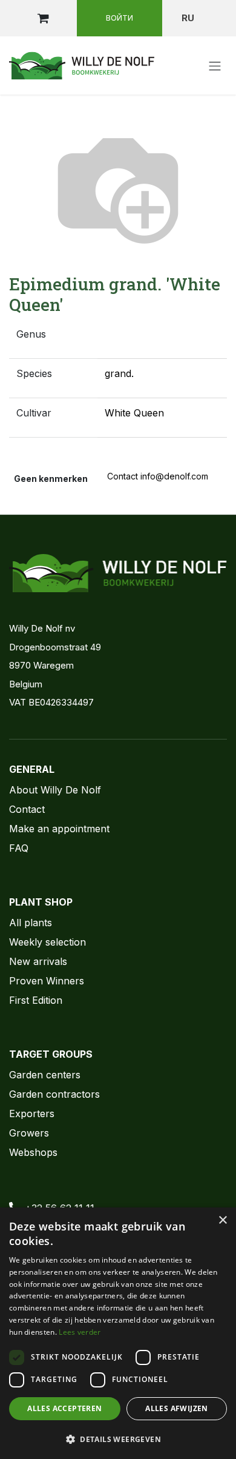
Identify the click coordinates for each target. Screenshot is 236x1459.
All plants (30, 922)
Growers (29, 1133)
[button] (118, 1439)
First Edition (35, 1000)
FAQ (18, 848)
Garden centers (44, 1075)
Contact (27, 809)
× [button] (222, 1220)
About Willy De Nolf (55, 790)
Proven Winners (46, 981)
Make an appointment (59, 829)
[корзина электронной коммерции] (42, 18)
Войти (119, 17)
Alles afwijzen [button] (176, 1408)
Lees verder (79, 1332)
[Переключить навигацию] (215, 65)
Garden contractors (54, 1094)
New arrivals (38, 961)
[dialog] (118, 1333)
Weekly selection (47, 942)
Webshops (33, 1152)
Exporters (31, 1113)
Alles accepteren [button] (64, 1408)
